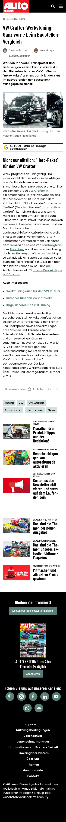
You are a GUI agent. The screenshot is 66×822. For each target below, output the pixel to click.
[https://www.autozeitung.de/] (16, 6)
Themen (33, 765)
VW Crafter (37, 191)
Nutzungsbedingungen (33, 730)
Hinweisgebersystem (33, 753)
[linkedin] (44, 696)
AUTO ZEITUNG (10, 18)
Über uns (32, 759)
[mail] (38, 708)
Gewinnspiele (33, 770)
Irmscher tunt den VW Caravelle (29, 298)
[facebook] (33, 696)
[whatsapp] (27, 708)
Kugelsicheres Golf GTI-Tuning (28, 305)
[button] (33, 389)
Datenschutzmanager (33, 742)
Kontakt (33, 776)
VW (21, 403)
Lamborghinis (52, 245)
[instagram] (21, 696)
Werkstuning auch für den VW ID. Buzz (33, 291)
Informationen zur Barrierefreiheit (33, 747)
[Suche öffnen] (53, 6)
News (51, 410)
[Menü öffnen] (61, 6)
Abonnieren (33, 674)
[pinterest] (9, 696)
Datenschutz (32, 736)
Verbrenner (35, 410)
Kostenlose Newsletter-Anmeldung (33, 610)
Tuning (22, 18)
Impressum (33, 724)
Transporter (13, 410)
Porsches (16, 249)
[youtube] (56, 696)
